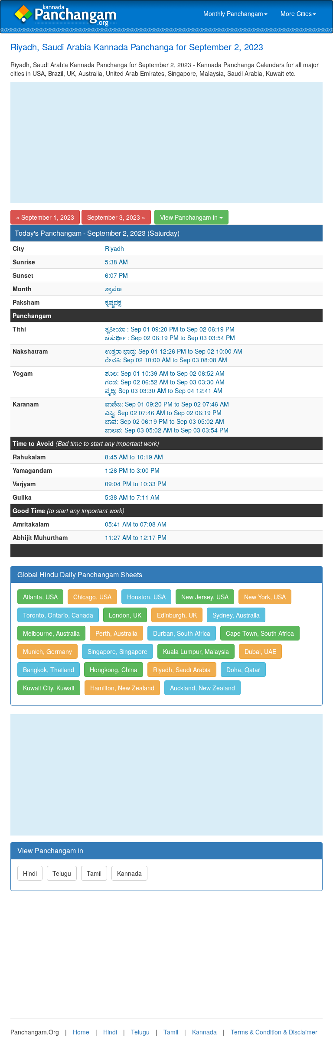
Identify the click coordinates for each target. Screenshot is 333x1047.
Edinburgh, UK (177, 615)
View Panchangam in (189, 217)
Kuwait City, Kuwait (49, 687)
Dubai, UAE (260, 651)
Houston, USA (146, 596)
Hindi (30, 873)
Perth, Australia (116, 633)
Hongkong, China (113, 669)
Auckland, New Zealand (202, 687)
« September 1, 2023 (45, 217)
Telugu (61, 873)
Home (81, 1031)
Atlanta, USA (40, 596)
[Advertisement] (166, 142)
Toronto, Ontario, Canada (58, 615)
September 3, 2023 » (116, 217)
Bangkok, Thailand (48, 669)
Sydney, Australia (236, 615)
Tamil (94, 873)
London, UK (125, 615)
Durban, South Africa (181, 633)
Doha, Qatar (243, 669)
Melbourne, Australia (51, 633)
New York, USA (265, 596)
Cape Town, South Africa (260, 633)
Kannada (129, 873)
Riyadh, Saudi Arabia (182, 669)
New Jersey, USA (205, 596)
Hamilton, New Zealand (122, 687)
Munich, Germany (47, 651)
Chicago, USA (92, 596)
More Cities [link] (296, 13)
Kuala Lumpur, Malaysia (196, 651)
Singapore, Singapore (117, 651)
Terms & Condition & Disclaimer (274, 1031)
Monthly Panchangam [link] (233, 13)
